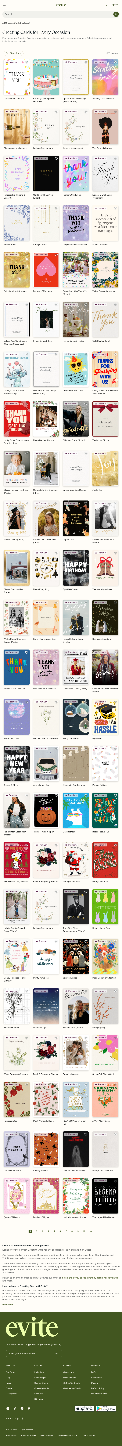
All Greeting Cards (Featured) (16, 23)
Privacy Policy (11, 1435)
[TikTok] (15, 1409)
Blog (8, 1377)
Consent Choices (88, 1435)
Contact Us (96, 1377)
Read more (7, 1304)
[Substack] (29, 1409)
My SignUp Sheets (71, 1383)
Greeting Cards (41, 1388)
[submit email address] (56, 1353)
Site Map (38, 1399)
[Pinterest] (22, 1409)
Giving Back (11, 1393)
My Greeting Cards (72, 1388)
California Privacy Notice (67, 1435)
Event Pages (40, 1377)
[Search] (116, 14)
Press (8, 1383)
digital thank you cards (73, 1277)
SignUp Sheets (41, 1383)
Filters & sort (16, 53)
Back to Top (12, 1418)
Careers (10, 1388)
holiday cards (111, 1277)
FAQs (93, 1372)
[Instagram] (8, 1409)
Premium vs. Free (99, 1393)
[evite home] (32, 1327)
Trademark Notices (28, 1435)
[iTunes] (84, 1409)
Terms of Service (46, 1435)
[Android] (106, 1409)
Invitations (39, 1372)
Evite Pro (38, 1393)
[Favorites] (106, 4)
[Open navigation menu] (4, 4)
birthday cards (95, 1277)
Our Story (10, 1372)
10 (84, 1231)
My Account (68, 1372)
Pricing (94, 1383)
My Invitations (69, 1377)
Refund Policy (97, 1388)
